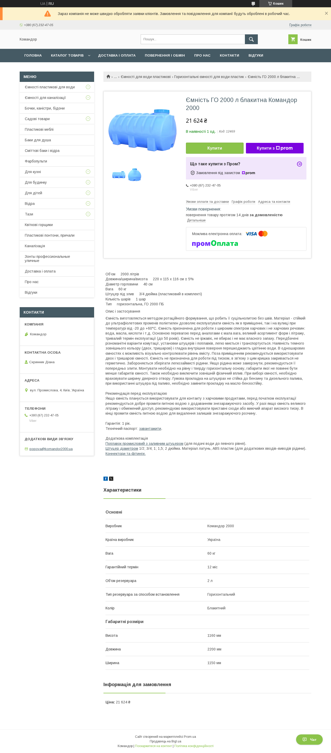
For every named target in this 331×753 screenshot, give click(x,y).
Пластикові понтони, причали (49, 235)
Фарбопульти (36, 161)
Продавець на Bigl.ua (165, 741)
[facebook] (105, 479)
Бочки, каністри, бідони (45, 108)
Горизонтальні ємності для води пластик (209, 77)
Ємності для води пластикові (146, 77)
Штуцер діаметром (122, 448)
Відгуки (256, 55)
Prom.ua (190, 737)
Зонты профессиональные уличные (47, 258)
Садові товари (37, 119)
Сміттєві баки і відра (42, 151)
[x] (111, 479)
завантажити (150, 428)
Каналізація (35, 246)
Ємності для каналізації (45, 98)
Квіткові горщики (39, 225)
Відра (30, 203)
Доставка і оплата (117, 55)
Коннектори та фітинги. (126, 454)
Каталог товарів (67, 55)
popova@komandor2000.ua (51, 449)
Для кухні (33, 172)
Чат (313, 740)
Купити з (266, 148)
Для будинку (36, 182)
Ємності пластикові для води (50, 87)
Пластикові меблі (39, 129)
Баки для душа (38, 140)
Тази (29, 214)
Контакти (229, 55)
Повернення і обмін (165, 55)
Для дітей (33, 193)
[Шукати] (251, 39)
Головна (33, 55)
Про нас (202, 55)
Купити (214, 148)
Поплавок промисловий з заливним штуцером (144, 443)
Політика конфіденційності (194, 746)
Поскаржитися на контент (153, 746)
